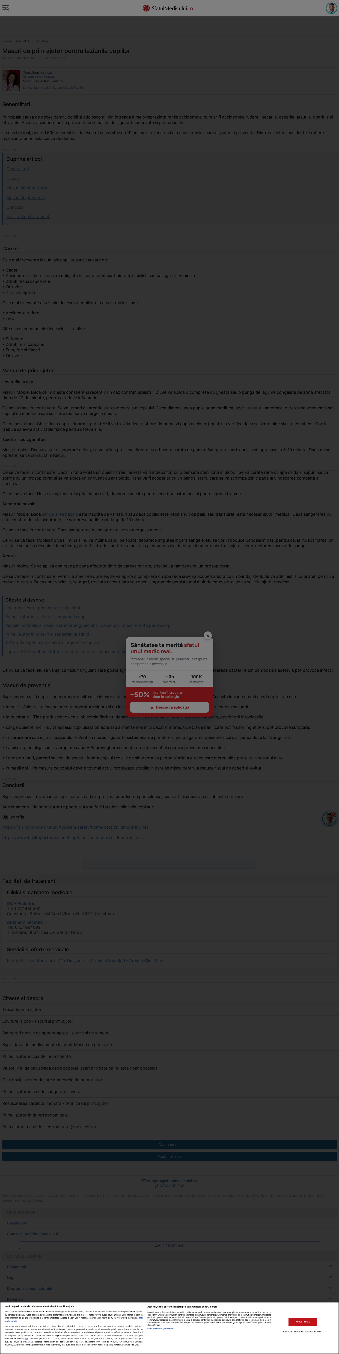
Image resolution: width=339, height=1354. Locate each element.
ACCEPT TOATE (303, 1322)
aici (26, 1338)
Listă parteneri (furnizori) (160, 1328)
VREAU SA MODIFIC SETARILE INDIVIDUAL (301, 1332)
